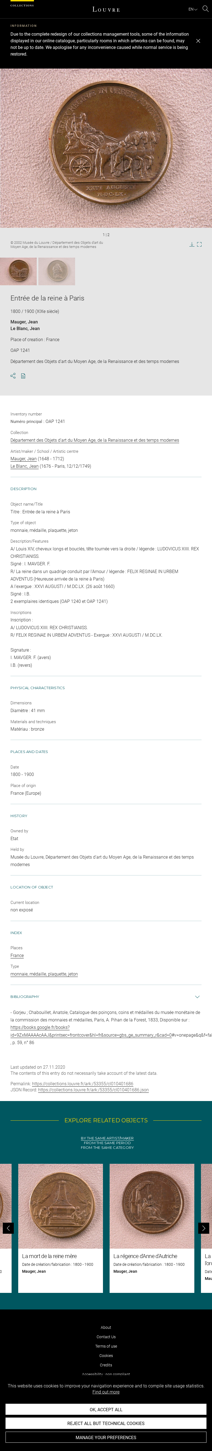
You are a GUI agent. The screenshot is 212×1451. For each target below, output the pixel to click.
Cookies (106, 1355)
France (17, 955)
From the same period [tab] (107, 1143)
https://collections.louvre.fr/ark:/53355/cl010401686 (82, 1083)
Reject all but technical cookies (106, 1423)
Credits (106, 1365)
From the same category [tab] (107, 1148)
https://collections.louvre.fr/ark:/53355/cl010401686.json (93, 1089)
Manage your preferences (106, 1437)
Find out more (106, 1392)
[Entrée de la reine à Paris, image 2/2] (57, 271)
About (106, 1327)
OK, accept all (106, 1409)
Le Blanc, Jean (25, 328)
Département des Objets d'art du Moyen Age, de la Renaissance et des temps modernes (94, 440)
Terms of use (106, 1346)
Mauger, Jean (24, 322)
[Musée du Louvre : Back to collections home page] (106, 9)
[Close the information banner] (198, 41)
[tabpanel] (106, 1228)
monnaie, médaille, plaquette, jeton (44, 974)
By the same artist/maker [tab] (107, 1138)
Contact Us (106, 1337)
